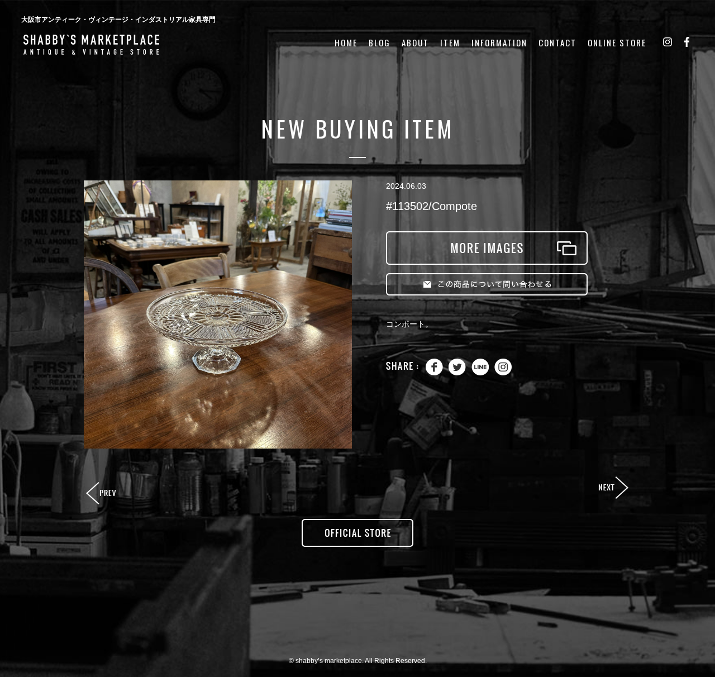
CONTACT (557, 43)
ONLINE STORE (617, 43)
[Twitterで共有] (457, 373)
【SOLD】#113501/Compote (102, 494)
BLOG (379, 43)
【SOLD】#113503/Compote (612, 488)
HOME (346, 43)
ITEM (450, 43)
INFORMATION (499, 43)
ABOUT (415, 43)
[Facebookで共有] (434, 373)
